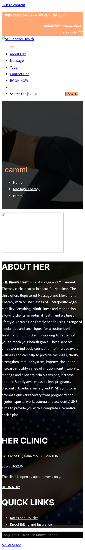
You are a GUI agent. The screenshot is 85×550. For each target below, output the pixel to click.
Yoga (14, 67)
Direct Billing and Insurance (31, 524)
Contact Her (19, 73)
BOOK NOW (19, 80)
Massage (17, 60)
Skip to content (13, 4)
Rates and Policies (24, 517)
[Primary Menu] (11, 46)
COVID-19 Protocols (17, 15)
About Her (18, 54)
